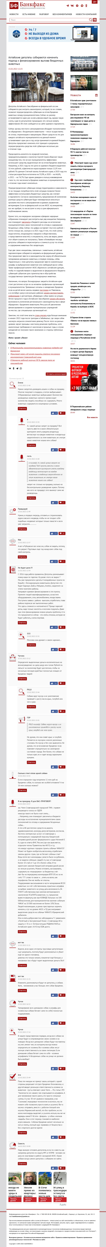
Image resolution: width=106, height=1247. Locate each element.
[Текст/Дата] (95, 20)
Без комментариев (62, 14)
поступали (44, 290)
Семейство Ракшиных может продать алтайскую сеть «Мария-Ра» (82, 286)
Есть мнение (28, 14)
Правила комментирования (65, 1237)
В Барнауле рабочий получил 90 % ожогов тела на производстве (82, 152)
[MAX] (82, 5)
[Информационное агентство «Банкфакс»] (29, 6)
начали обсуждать (57, 299)
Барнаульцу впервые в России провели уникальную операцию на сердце (83, 231)
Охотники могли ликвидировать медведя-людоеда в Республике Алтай (83, 334)
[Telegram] (68, 5)
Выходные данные (15, 1237)
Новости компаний (86, 14)
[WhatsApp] (20, 368)
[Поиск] (90, 20)
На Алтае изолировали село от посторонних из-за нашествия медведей (83, 200)
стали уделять (41, 315)
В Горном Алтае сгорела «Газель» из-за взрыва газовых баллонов (83, 320)
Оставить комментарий (56, 374)
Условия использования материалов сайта (39, 1237)
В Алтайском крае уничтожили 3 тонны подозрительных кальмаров (83, 103)
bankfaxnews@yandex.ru (20, 1216)
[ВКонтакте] (73, 5)
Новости (13, 14)
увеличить (26, 222)
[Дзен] (78, 5)
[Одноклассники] (86, 5)
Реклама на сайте (39, 1239)
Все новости (92, 417)
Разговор (44, 14)
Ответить (22, 408)
